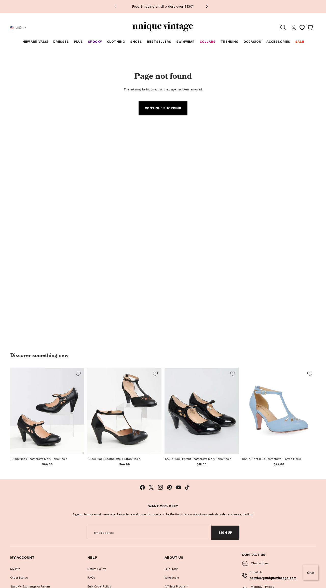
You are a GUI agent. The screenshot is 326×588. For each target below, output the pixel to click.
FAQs (91, 577)
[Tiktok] (187, 487)
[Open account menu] (294, 27)
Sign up (225, 532)
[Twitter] (151, 487)
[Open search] (283, 27)
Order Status (19, 577)
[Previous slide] (115, 6)
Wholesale (172, 577)
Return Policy (96, 569)
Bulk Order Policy (99, 586)
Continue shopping (163, 108)
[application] (311, 573)
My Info (15, 569)
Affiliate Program (176, 586)
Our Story (171, 569)
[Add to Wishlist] (78, 374)
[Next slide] (206, 6)
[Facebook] (142, 487)
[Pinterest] (169, 487)
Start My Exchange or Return (30, 586)
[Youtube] (178, 487)
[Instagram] (160, 487)
